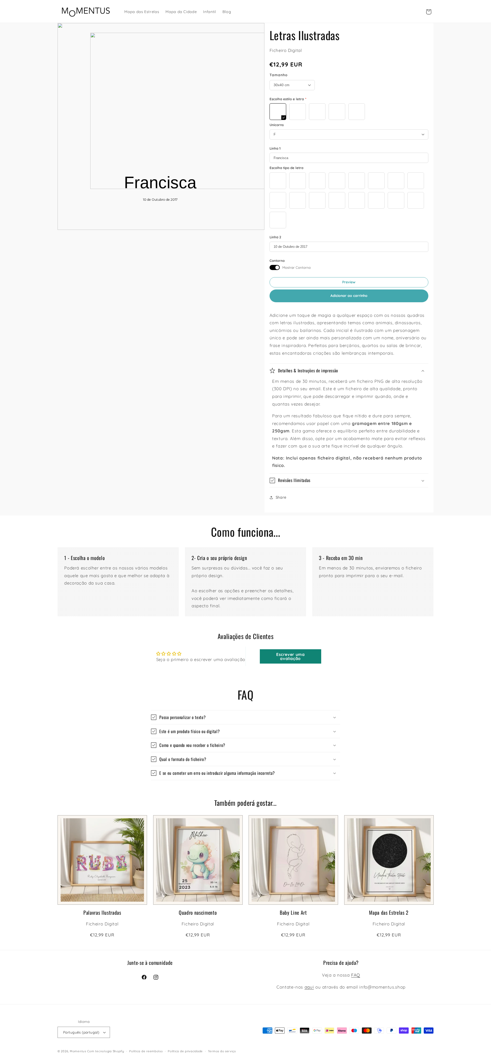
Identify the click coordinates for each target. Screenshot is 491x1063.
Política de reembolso (146, 1051)
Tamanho (279, 75)
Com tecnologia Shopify (105, 1051)
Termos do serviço (222, 1051)
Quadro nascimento (198, 912)
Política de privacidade (185, 1051)
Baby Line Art (293, 912)
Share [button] (281, 497)
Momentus (78, 1051)
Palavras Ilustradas (102, 912)
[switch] (275, 267)
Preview (348, 282)
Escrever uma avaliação (290, 656)
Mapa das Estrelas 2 (388, 912)
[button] (349, 371)
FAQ (355, 975)
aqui (309, 987)
